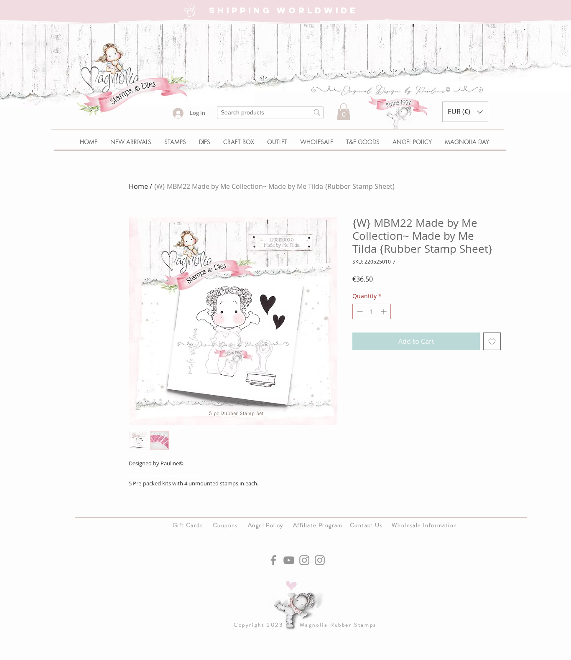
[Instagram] (304, 560)
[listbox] (465, 112)
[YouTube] (289, 560)
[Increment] (384, 311)
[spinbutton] (371, 311)
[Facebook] (273, 560)
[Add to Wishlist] (492, 341)
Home (138, 186)
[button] (343, 111)
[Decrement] (359, 311)
